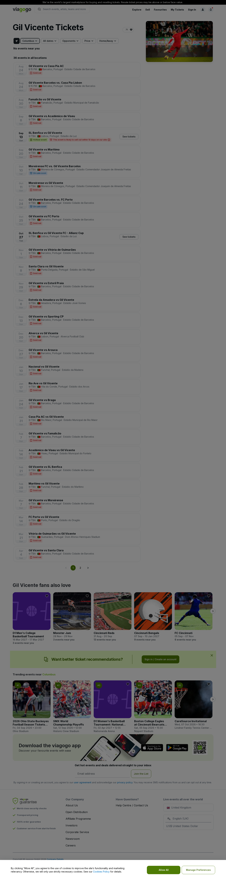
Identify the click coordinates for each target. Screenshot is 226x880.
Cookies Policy (101, 871)
